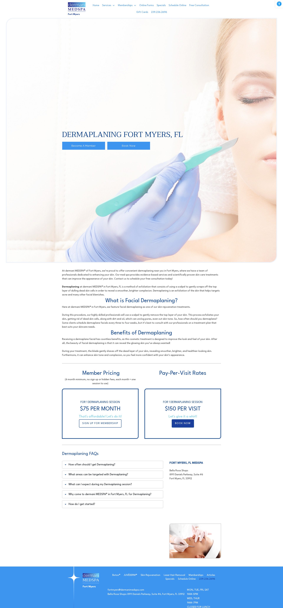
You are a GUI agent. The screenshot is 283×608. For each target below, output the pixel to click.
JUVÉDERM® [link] (130, 575)
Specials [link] (169, 579)
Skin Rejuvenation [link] (150, 575)
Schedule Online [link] (187, 579)
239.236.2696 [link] (207, 579)
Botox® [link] (116, 575)
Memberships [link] (196, 575)
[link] (279, 4)
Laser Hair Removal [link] (174, 575)
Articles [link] (211, 575)
